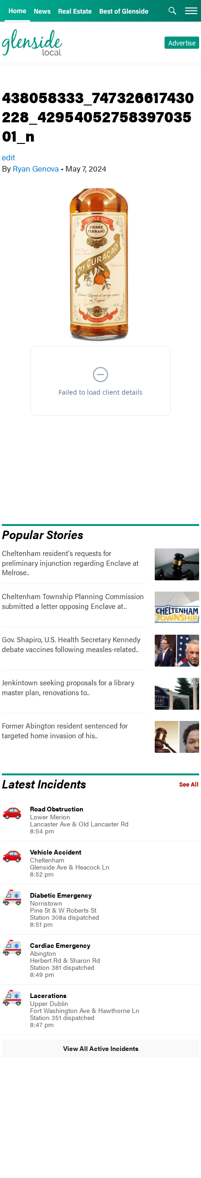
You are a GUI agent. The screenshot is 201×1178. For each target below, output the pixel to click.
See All (189, 784)
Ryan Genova (36, 168)
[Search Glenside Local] (172, 11)
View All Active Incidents (100, 1048)
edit (8, 157)
